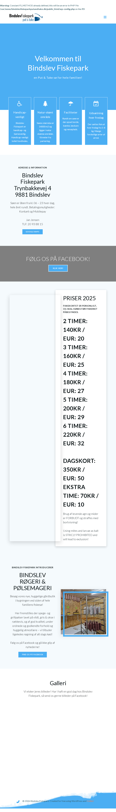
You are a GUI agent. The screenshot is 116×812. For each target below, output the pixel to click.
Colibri (90, 801)
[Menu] (105, 17)
